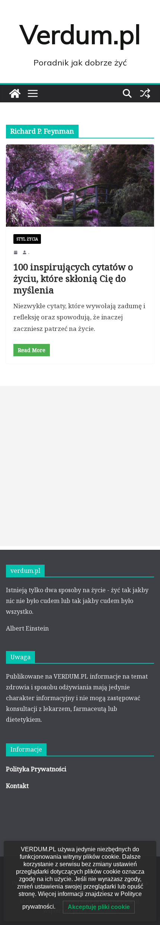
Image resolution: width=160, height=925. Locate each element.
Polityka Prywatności (36, 769)
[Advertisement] (80, 466)
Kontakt (17, 786)
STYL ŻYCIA (27, 239)
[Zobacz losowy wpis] (145, 93)
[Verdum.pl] (15, 93)
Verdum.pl (80, 34)
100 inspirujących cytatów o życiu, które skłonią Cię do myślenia (73, 278)
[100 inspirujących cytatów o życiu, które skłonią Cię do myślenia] (80, 185)
